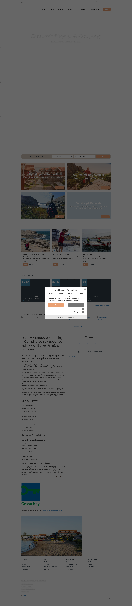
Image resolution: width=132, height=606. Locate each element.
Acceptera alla (56, 305)
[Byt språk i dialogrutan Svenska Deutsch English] (84, 289)
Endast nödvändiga (76, 305)
